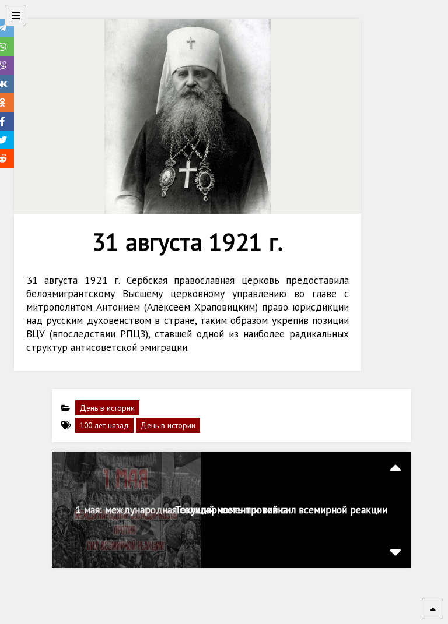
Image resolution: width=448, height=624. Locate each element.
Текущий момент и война (231, 509)
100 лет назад (104, 425)
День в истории (107, 408)
